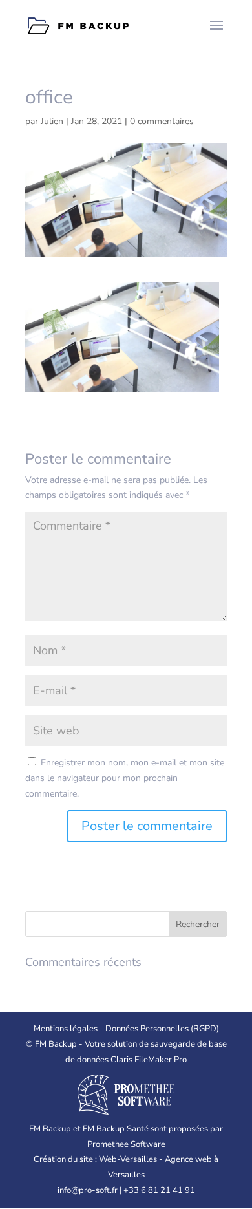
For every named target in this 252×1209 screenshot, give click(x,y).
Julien (52, 121)
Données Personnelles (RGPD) (162, 1028)
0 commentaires (162, 121)
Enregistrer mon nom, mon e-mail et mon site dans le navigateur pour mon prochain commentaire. (124, 778)
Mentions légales (66, 1028)
